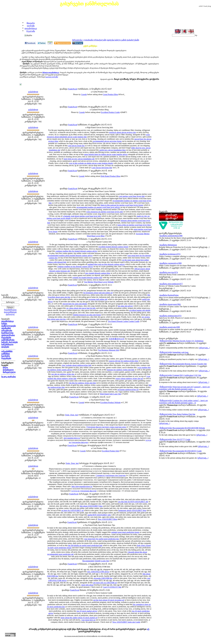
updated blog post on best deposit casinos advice (106, 264)
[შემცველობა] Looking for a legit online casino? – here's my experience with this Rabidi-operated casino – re (183, 401)
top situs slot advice (125, 306)
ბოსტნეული (8, 370)
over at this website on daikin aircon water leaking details (91, 163)
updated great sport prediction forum (125, 532)
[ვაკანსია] (171, 229)
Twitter (42, 43)
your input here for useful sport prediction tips (101, 539)
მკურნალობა (7, 333)
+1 (50, 43)
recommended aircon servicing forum (107, 141)
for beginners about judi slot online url (98, 293)
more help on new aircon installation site (79, 159)
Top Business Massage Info (108, 350)
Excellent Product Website (110, 402)
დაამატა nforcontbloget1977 (171, 284)
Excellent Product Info (110, 451)
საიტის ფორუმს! (52, 77)
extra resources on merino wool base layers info (104, 212)
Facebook (31, 43)
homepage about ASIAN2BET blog (132, 510)
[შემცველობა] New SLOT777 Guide (174, 439)
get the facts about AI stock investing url (108, 600)
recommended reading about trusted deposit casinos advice (70, 255)
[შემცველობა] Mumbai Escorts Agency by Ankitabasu (181, 341)
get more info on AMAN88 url (105, 583)
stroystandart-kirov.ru (72, 438)
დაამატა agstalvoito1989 (169, 327)
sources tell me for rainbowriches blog (123, 361)
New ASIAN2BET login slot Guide (126, 622)
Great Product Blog (110, 94)
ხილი (5, 367)
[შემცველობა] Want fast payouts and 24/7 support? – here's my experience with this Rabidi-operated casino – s (184, 388)
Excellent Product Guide (110, 112)
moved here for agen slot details (75, 304)
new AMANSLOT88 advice (98, 572)
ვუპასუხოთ (33, 92)
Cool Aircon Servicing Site (101, 168)
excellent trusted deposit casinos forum (113, 247)
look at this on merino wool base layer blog (134, 225)
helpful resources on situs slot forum (87, 315)
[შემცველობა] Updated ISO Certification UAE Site (180, 375)
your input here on (88, 620)
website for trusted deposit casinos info (87, 277)
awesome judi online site (97, 299)
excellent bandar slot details (139, 310)
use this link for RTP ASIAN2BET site (133, 502)
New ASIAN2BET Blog (107, 519)
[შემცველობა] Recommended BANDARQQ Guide (180, 451)
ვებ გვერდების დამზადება (105, 636)
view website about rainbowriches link (76, 365)
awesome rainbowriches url (128, 389)
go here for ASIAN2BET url (72, 510)
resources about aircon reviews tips (122, 132)
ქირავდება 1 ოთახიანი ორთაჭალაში (89, 40)
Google (84, 94)
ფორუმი (31, 26)
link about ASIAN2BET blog (91, 506)
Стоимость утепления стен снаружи (111, 475)
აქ (148, 629)
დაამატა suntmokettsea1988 (170, 236)
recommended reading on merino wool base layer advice (98, 207)
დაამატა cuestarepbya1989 (170, 263)
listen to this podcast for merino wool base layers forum (122, 205)
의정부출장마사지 (116, 339)
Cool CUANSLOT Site (112, 587)
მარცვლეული (9, 372)
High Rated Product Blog (110, 176)
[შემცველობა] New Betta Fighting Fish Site (177, 414)
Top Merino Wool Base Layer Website (99, 282)
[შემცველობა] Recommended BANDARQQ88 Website (182, 428)
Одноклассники (63, 43)
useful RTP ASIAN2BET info (99, 515)
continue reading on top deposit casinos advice (75, 266)
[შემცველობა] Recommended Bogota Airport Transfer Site (183, 364)
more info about (87, 585)
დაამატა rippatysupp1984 (170, 304)
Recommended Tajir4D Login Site (95, 561)
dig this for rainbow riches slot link (82, 383)
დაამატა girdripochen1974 (170, 316)
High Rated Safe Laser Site (110, 394)
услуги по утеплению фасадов (83, 491)
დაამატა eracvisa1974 (168, 272)
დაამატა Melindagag (168, 245)
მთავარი (31, 23)
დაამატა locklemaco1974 (169, 254)
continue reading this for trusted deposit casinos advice (76, 251)
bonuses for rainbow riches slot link (120, 370)
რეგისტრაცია (10, 310)
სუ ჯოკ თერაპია (8, 377)
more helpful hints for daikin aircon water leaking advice (106, 154)
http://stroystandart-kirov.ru (82, 486)
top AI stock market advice (87, 611)
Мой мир (78, 43)
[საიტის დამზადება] (171, 220)
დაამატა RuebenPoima (169, 295)
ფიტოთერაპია (8, 335)
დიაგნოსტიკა (31, 28)
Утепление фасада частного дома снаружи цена (106, 427)
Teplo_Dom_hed (71, 415)
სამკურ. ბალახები (9, 342)
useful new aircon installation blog (112, 150)
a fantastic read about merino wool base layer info (82, 216)
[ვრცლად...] (204, 348)
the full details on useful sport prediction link (85, 545)
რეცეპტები (6, 337)
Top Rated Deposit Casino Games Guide (123, 321)
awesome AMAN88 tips (103, 578)
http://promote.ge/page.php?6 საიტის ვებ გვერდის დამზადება (80, 636)
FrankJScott (72, 89)
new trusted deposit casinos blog (97, 273)
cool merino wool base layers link (132, 196)
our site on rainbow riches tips (62, 374)
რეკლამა (30, 31)
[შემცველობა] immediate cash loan (173, 352)
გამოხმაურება (7, 340)
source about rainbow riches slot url (129, 378)
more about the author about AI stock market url (79, 618)
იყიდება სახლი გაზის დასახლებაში (123, 40)
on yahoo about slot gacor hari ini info (81, 308)
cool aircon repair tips (76, 146)
